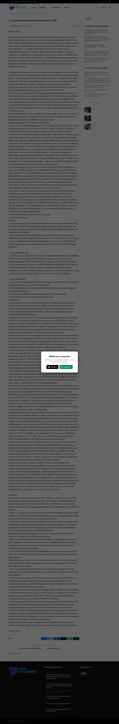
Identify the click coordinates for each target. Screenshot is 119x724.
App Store (54, 367)
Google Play (67, 367)
